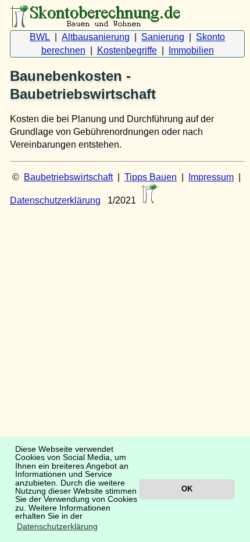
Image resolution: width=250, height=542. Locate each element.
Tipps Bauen (150, 177)
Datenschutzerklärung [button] (57, 526)
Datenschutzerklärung (55, 200)
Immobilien (191, 50)
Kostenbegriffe (127, 50)
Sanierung (162, 37)
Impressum (211, 177)
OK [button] (186, 488)
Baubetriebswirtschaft (68, 177)
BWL (40, 37)
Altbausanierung (96, 37)
